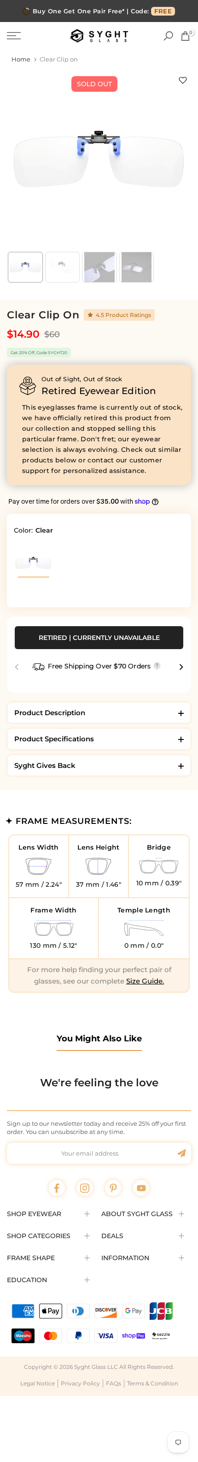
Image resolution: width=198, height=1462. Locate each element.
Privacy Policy (80, 1383)
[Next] (180, 667)
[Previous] (17, 667)
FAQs (113, 1383)
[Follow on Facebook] (57, 1188)
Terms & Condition (152, 1383)
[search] (168, 36)
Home (21, 59)
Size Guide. (145, 981)
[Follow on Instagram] (85, 1188)
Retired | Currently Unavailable (99, 638)
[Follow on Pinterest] (113, 1188)
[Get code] (181, 1153)
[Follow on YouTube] (141, 1188)
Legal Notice (37, 1383)
